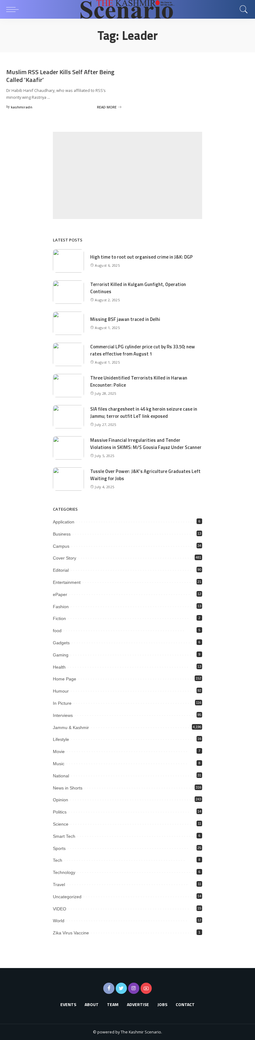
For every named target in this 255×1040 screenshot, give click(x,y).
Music (58, 763)
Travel (59, 884)
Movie (59, 751)
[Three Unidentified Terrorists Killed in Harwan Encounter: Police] (68, 385)
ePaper (60, 594)
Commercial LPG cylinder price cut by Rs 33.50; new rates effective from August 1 (142, 350)
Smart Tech (64, 836)
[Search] (242, 9)
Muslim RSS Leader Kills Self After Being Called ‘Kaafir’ (60, 75)
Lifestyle (61, 739)
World (58, 920)
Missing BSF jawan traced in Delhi (125, 319)
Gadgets (61, 642)
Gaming (60, 654)
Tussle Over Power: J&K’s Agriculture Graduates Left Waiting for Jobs (145, 475)
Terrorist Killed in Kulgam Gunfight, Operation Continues (138, 288)
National (61, 775)
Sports (59, 848)
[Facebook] (108, 988)
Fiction (59, 618)
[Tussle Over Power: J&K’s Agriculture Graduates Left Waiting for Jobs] (68, 479)
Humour (61, 691)
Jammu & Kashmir (71, 727)
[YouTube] (146, 988)
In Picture (62, 703)
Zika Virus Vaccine (71, 932)
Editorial (61, 570)
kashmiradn (21, 107)
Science (60, 824)
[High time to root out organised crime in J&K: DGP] (68, 261)
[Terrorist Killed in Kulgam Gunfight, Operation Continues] (68, 292)
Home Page (64, 678)
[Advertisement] (127, 175)
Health (59, 667)
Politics (60, 811)
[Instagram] (133, 988)
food (57, 630)
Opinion (60, 799)
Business (62, 534)
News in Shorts (67, 787)
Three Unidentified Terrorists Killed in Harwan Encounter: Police (138, 381)
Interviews (63, 715)
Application (63, 521)
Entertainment (67, 582)
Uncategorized (67, 896)
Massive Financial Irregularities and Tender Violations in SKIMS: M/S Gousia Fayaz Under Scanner (146, 444)
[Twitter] (121, 988)
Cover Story (64, 558)
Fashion (61, 606)
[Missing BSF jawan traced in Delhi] (68, 323)
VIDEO (59, 908)
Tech (57, 860)
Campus (61, 546)
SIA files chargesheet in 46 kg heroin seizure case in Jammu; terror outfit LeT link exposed (143, 412)
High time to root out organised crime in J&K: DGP (141, 256)
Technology (64, 872)
